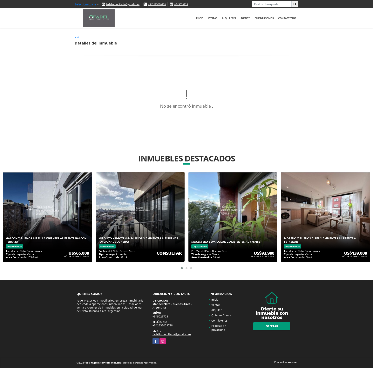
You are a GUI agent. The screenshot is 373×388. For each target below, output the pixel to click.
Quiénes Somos (264, 18)
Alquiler (216, 310)
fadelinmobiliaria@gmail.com (122, 4)
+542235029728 (157, 4)
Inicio (199, 18)
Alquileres (229, 18)
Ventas (212, 18)
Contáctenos (287, 18)
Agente (245, 18)
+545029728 (181, 4)
